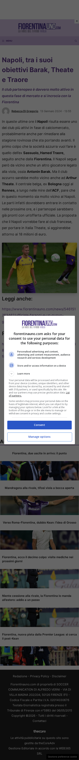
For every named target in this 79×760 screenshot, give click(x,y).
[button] (39, 373)
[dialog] (39, 380)
